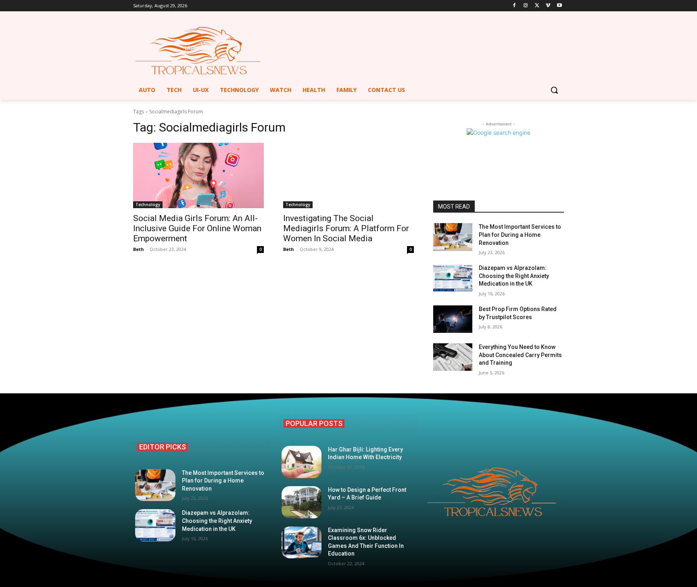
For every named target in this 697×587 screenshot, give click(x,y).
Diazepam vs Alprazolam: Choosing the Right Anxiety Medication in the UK (514, 276)
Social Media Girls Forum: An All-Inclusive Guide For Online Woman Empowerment (197, 228)
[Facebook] (514, 5)
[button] (554, 90)
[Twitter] (537, 5)
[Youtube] (559, 5)
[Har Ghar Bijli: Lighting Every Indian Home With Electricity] (302, 462)
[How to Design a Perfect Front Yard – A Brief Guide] (302, 502)
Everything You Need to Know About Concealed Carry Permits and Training (520, 355)
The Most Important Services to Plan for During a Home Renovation (520, 235)
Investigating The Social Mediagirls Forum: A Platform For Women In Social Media (346, 228)
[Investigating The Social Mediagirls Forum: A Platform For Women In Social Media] (348, 175)
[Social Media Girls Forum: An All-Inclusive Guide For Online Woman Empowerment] (198, 175)
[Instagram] (525, 5)
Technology (148, 204)
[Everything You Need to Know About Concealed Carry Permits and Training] (452, 357)
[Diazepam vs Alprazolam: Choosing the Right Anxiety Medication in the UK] (452, 278)
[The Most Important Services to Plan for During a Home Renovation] (452, 237)
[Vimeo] (548, 5)
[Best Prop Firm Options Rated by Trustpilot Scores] (452, 319)
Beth (138, 249)
